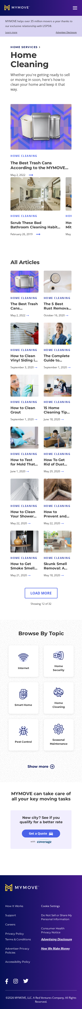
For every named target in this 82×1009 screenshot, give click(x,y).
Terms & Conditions (18, 939)
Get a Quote (38, 833)
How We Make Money (55, 948)
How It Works (14, 906)
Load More (41, 593)
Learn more (11, 32)
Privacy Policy (14, 933)
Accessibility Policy (17, 961)
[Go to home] (17, 8)
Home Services (24, 47)
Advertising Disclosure (56, 939)
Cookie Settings (50, 906)
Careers (10, 924)
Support (10, 915)
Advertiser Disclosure (66, 32)
